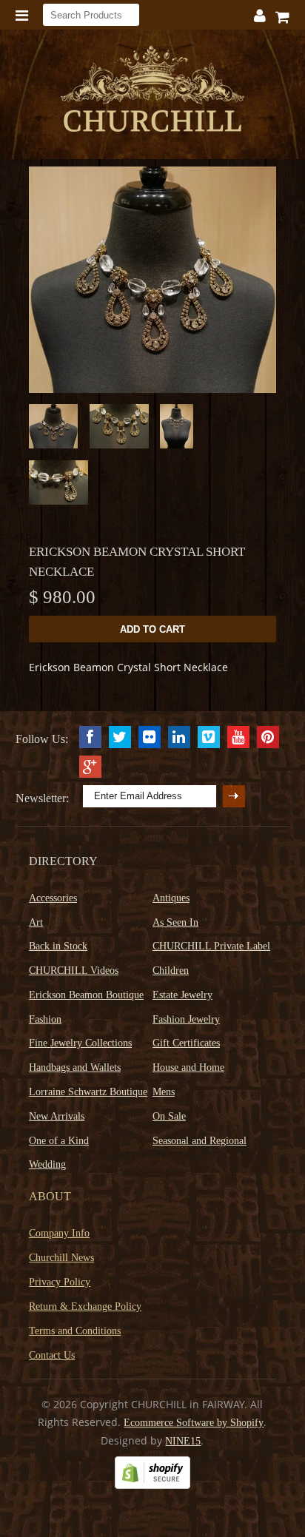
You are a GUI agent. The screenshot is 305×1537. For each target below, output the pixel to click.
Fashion (45, 1019)
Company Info (59, 1233)
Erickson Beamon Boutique (86, 994)
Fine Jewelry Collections (80, 1043)
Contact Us (52, 1355)
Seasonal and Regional (199, 1140)
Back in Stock (58, 946)
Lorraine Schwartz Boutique (88, 1091)
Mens (163, 1091)
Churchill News (61, 1257)
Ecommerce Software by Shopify (194, 1422)
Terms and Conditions (75, 1330)
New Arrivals (56, 1116)
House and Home (188, 1067)
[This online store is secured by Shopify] (152, 1485)
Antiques (171, 898)
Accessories (53, 898)
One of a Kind (59, 1140)
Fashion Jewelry (186, 1019)
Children (170, 970)
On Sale (169, 1116)
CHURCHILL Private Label (211, 946)
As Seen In (175, 922)
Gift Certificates (186, 1043)
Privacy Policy (59, 1282)
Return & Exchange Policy (85, 1306)
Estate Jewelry (182, 994)
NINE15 (183, 1441)
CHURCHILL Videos (73, 970)
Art (36, 922)
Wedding (47, 1164)
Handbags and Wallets (75, 1067)
